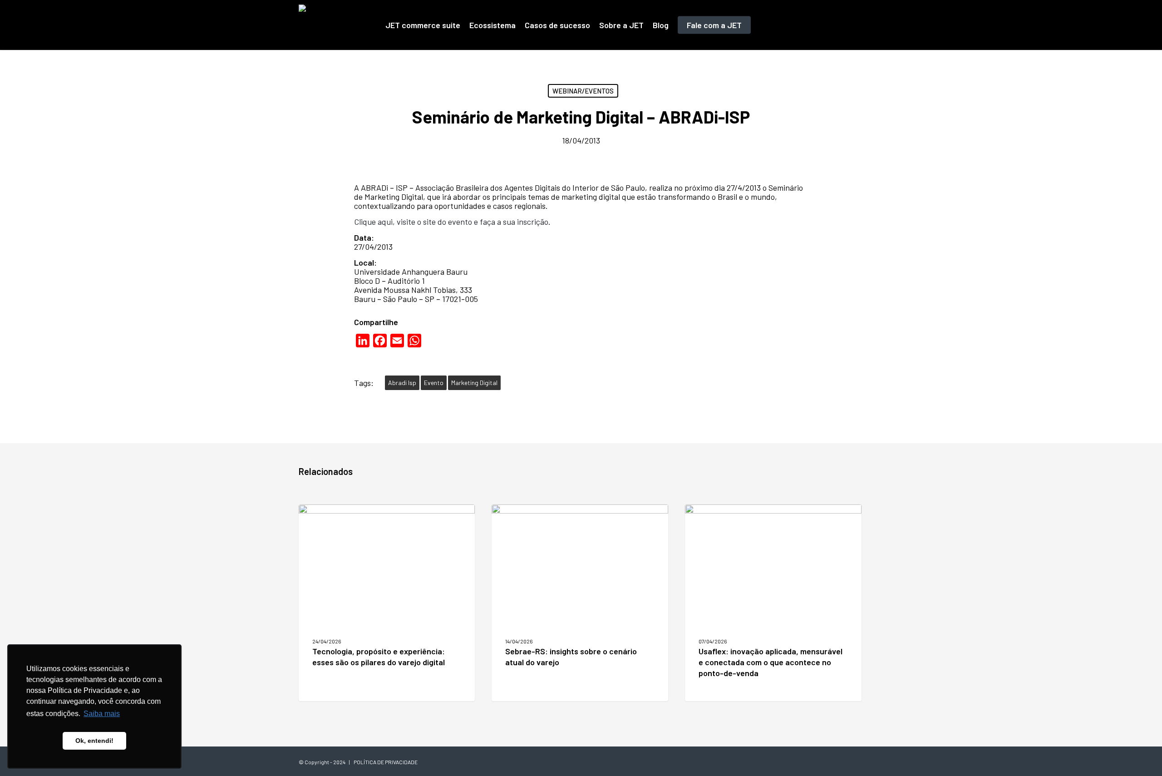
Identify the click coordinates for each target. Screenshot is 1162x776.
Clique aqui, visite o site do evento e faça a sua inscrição (451, 222)
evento (433, 382)
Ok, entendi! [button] (94, 740)
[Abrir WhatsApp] (1139, 753)
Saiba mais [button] (102, 713)
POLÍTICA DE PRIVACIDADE (386, 762)
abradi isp (402, 382)
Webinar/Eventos (583, 91)
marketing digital (474, 382)
